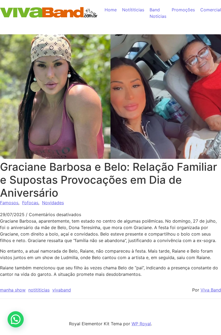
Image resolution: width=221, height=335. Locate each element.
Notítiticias (133, 9)
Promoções (183, 9)
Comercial (210, 9)
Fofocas (30, 202)
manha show (13, 290)
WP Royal (141, 323)
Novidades (53, 202)
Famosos (9, 202)
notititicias (39, 290)
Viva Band (211, 290)
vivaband (61, 290)
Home (111, 9)
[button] (16, 319)
